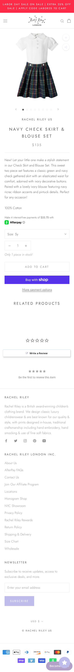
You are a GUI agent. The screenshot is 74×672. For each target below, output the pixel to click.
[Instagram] (25, 440)
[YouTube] (44, 440)
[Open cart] (69, 20)
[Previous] (16, 109)
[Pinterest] (34, 440)
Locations (11, 491)
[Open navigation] (5, 20)
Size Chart (11, 541)
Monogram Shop (16, 498)
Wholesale (12, 548)
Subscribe (19, 601)
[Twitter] (15, 440)
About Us (11, 463)
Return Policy (13, 527)
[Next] (58, 109)
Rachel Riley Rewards (19, 520)
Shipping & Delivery (18, 534)
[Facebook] (6, 440)
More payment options (37, 289)
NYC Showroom (15, 505)
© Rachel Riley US (37, 630)
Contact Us (12, 477)
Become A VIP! (59, 666)
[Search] (62, 20)
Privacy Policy (13, 513)
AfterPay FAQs (14, 470)
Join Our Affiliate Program (22, 484)
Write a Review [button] (39, 353)
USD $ (35, 621)
